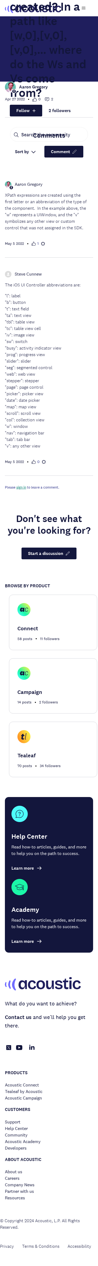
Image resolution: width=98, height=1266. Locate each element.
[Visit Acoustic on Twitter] (8, 1048)
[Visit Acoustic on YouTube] (19, 1050)
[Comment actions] (43, 243)
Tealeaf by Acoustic (23, 1091)
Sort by (22, 151)
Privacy (7, 1246)
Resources (15, 1198)
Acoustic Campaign (23, 1098)
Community (16, 1135)
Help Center (16, 1128)
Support (12, 1122)
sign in (21, 487)
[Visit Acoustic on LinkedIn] (31, 1050)
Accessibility (79, 1246)
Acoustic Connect (22, 1085)
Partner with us (19, 1191)
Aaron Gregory (33, 87)
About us (13, 1172)
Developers (16, 1148)
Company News (20, 1185)
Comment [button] (60, 152)
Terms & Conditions (40, 1246)
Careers (12, 1178)
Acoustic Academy (23, 1141)
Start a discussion (45, 553)
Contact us (18, 1017)
